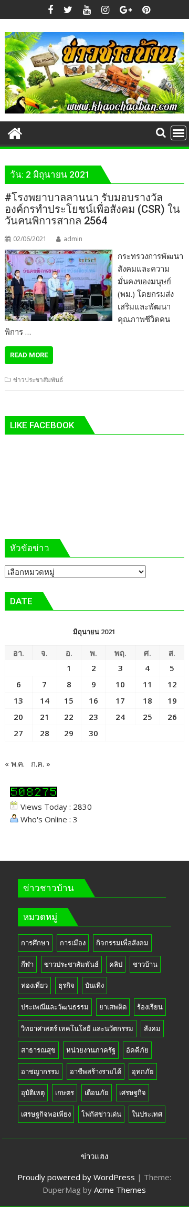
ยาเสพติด (113, 1007)
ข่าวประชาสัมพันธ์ (38, 379)
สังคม (152, 1028)
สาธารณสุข (38, 1050)
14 (44, 700)
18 (147, 700)
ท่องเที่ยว (34, 985)
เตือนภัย (97, 1092)
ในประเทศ (147, 1114)
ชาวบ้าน (145, 964)
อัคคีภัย (137, 1050)
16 (93, 700)
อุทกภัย (143, 1071)
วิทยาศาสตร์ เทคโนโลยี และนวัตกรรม (77, 1028)
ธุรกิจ (66, 985)
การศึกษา (35, 942)
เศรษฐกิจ (132, 1092)
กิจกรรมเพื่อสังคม (122, 942)
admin (73, 238)
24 (120, 716)
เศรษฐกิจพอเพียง (46, 1114)
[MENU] (178, 133)
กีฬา (27, 964)
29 (69, 733)
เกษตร (64, 1092)
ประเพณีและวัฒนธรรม (55, 1007)
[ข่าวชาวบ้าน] (15, 132)
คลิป (115, 964)
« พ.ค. (15, 763)
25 (147, 716)
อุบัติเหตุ (33, 1092)
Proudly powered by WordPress (76, 1177)
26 (172, 716)
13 (18, 700)
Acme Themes (120, 1189)
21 (44, 716)
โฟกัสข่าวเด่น (101, 1114)
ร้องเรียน (150, 1007)
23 (93, 716)
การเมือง (73, 942)
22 (69, 716)
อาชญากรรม (40, 1071)
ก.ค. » (40, 763)
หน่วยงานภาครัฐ (91, 1050)
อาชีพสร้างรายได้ (95, 1071)
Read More (29, 355)
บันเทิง (94, 985)
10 (120, 684)
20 (18, 716)
